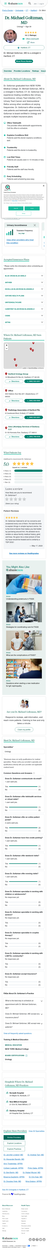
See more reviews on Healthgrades (24, 553)
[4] (20, 499)
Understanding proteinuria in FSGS (20, 599)
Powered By (6, 1194)
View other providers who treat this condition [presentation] (20, 241)
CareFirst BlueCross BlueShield (19, 309)
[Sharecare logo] (24, 1238)
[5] (24, 499)
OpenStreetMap (32, 368)
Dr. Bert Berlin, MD (11, 1172)
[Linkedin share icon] (37, 1240)
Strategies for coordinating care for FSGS (22, 627)
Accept (32, 208)
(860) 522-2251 (34, 381)
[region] (24, 200)
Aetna (7, 322)
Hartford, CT (25, 47)
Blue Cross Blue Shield (15, 276)
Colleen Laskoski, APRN (13, 1168)
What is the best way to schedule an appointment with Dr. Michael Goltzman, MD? (21, 1004)
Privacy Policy (15, 200)
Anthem (8, 282)
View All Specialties (36, 1131)
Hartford (33, 10)
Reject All (16, 208)
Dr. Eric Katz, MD (35, 1177)
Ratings (35, 71)
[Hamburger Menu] (6, 3)
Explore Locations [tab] (14, 1143)
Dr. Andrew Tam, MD (36, 1154)
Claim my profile (24, 729)
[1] (6, 499)
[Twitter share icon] (40, 1240)
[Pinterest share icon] (44, 1240)
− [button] (6, 348)
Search (30, 3)
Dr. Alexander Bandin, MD (14, 1159)
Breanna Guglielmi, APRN (14, 1177)
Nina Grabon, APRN (34, 1181)
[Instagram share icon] (33, 1240)
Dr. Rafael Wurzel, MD (31, 1172)
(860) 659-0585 (34, 400)
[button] (33, 773)
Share (32, 42)
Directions (15, 381)
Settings (23, 213)
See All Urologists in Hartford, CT (15, 1189)
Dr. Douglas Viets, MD (12, 1181)
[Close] (43, 185)
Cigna (7, 315)
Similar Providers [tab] (14, 1137)
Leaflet (24, 368)
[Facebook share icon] (30, 1240)
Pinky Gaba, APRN (35, 1168)
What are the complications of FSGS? (21, 655)
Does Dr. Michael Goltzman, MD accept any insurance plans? (22, 1015)
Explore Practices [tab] (14, 1149)
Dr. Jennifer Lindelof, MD (13, 1154)
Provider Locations (22, 71)
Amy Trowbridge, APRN (13, 1163)
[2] (11, 499)
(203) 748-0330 (34, 436)
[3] (15, 499)
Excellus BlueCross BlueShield (19, 289)
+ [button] (6, 345)
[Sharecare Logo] (15, 3)
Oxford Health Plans (14, 296)
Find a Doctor (7, 10)
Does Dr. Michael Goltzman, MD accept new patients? (22, 1025)
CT (27, 10)
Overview (8, 71)
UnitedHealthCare (13, 302)
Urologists (19, 10)
